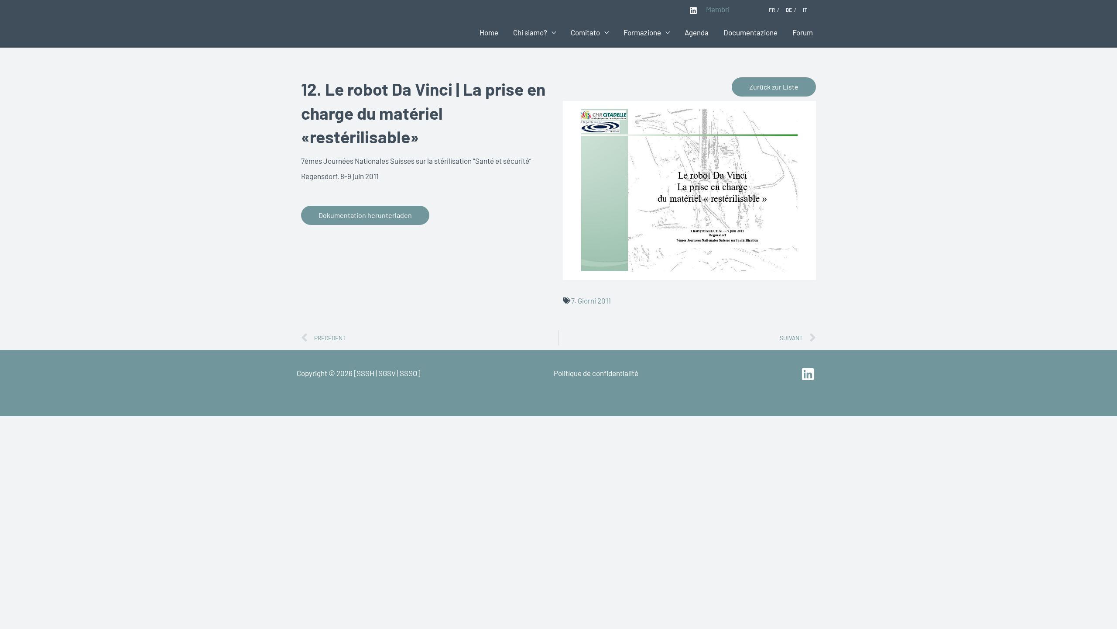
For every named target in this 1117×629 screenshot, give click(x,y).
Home (489, 32)
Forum (802, 32)
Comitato (585, 32)
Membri (718, 9)
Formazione (642, 32)
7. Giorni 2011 (591, 300)
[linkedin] (809, 374)
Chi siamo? (530, 32)
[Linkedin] (693, 10)
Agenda (697, 32)
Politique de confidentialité (596, 373)
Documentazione (750, 32)
